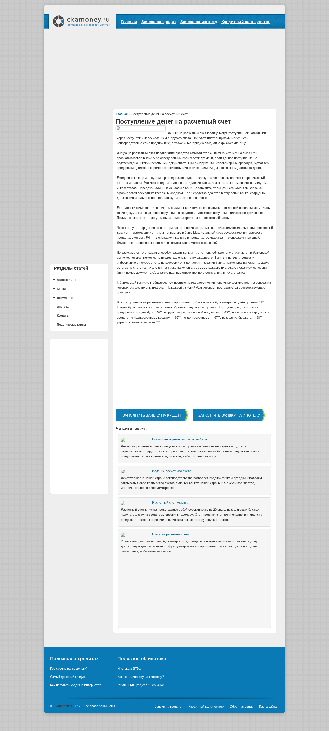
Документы (65, 297)
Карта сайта (268, 706)
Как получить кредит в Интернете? (75, 684)
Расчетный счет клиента (170, 502)
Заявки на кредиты (168, 706)
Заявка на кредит (158, 21)
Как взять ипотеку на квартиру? (141, 676)
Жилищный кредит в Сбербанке (141, 684)
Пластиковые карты (71, 324)
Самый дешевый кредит (67, 676)
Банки (61, 288)
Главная (129, 21)
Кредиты (63, 315)
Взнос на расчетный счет (170, 534)
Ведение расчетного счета (171, 470)
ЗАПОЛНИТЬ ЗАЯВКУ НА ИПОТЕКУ (229, 415)
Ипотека (63, 306)
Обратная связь (241, 706)
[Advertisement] (164, 65)
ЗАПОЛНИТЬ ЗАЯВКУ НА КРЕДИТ (152, 415)
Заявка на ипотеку (198, 21)
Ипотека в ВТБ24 (130, 668)
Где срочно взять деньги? (69, 668)
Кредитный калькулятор (245, 21)
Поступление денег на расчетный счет (180, 439)
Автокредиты (66, 280)
